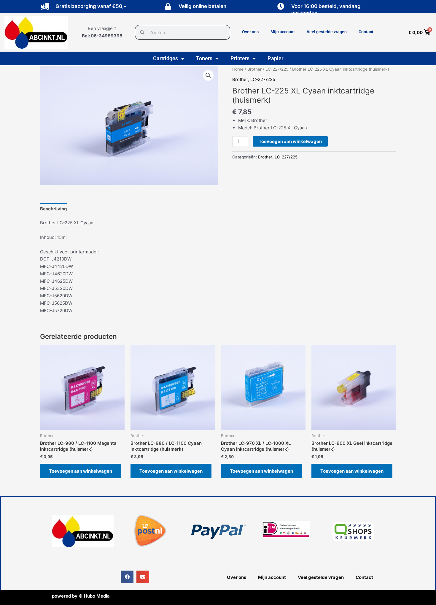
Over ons (250, 31)
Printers (239, 58)
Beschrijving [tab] (53, 209)
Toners (204, 58)
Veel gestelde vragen (327, 31)
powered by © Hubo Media (81, 596)
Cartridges (165, 58)
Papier (275, 58)
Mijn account (282, 31)
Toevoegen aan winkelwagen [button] (80, 471)
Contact (366, 31)
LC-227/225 (276, 69)
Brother (254, 69)
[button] (208, 75)
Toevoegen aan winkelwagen (290, 141)
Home (238, 69)
